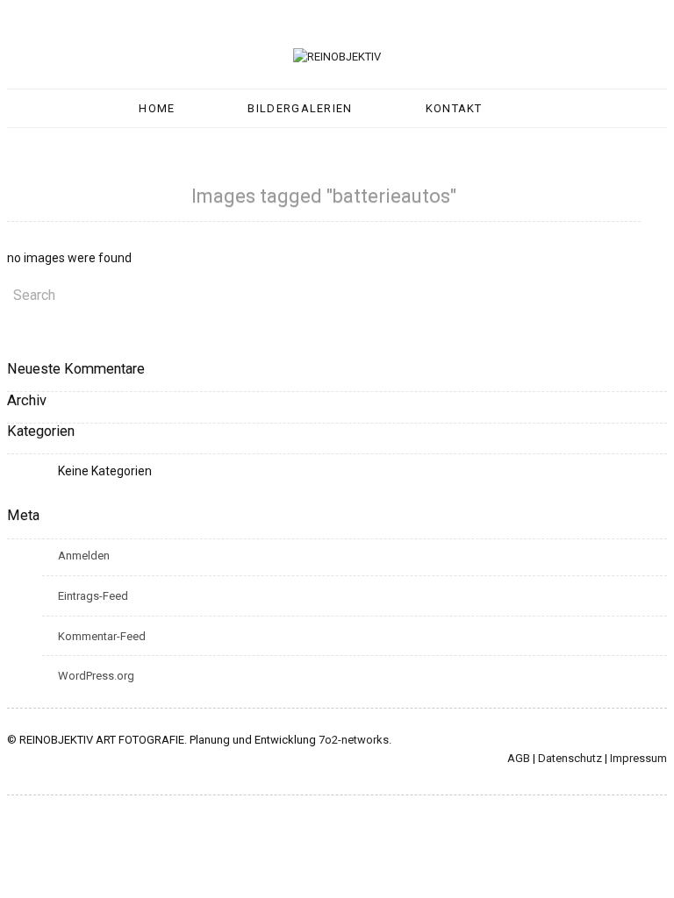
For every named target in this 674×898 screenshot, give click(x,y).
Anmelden (84, 555)
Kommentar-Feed (102, 636)
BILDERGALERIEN (299, 108)
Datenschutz (570, 758)
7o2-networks (354, 739)
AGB (518, 758)
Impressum (638, 758)
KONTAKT (454, 108)
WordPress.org (96, 675)
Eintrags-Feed (93, 595)
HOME (157, 108)
